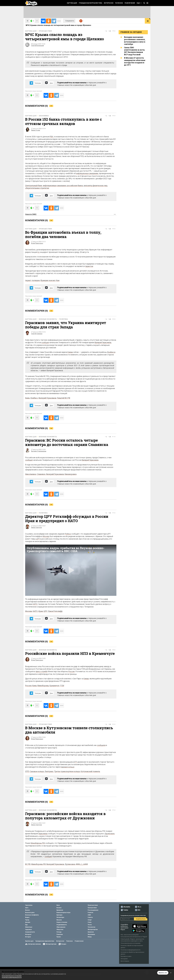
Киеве (86, 679)
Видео (27, 917)
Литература (60, 917)
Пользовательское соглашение (130, 943)
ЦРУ (38, 539)
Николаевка (30, 474)
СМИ (89, 915)
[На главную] (31, 3)
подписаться (141, 919)
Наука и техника (61, 922)
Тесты (90, 924)
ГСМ (62, 685)
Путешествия (92, 907)
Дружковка (70, 864)
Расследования (93, 910)
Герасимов (42, 834)
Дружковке (109, 834)
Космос (59, 907)
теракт (28, 280)
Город (27, 920)
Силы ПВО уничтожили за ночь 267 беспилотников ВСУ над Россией (134, 51)
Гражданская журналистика (90, 3)
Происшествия (45, 31)
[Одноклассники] (48, 21)
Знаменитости (30, 932)
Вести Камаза (125, 961)
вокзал (52, 280)
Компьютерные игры (63, 912)
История (28, 937)
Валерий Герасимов (103, 342)
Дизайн (27, 922)
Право (58, 937)
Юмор (90, 937)
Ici (38, 252)
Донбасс (34, 398)
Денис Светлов (36, 527)
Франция (44, 280)
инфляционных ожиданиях (87, 173)
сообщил (45, 342)
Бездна (63, 944)
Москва (28, 611)
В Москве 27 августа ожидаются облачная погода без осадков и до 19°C (134, 61)
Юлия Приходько (37, 243)
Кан (57, 280)
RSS (139, 910)
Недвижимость (61, 924)
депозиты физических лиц (95, 185)
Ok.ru (139, 907)
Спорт (90, 920)
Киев (27, 398)
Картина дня (72, 3)
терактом (89, 266)
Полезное (119, 3)
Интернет (28, 934)
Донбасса (111, 352)
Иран (40, 611)
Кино (58, 905)
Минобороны (43, 685)
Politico (68, 534)
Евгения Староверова (38, 451)
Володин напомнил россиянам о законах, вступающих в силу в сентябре (134, 40)
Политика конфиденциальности (130, 950)
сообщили (101, 745)
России (71, 671)
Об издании (124, 958)
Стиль (90, 922)
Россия (28, 685)
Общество (59, 929)
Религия (90, 912)
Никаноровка (71, 474)
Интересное (108, 3)
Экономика (44, 116)
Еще (138, 3)
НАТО (35, 604)
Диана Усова (35, 130)
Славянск (41, 474)
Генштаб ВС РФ (63, 398)
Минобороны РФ (38, 843)
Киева (70, 352)
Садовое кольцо (67, 767)
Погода (58, 932)
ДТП (75, 762)
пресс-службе (41, 671)
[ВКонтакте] (43, 21)
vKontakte (126, 907)
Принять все (163, 972)
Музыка (59, 920)
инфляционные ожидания (54, 185)
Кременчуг (55, 685)
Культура (59, 915)
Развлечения (130, 3)
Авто (26, 907)
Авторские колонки (34, 944)
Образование (60, 927)
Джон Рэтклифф (55, 611)
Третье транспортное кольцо (67, 771)
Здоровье (28, 929)
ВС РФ (28, 864)
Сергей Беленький (37, 45)
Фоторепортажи (51, 944)
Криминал (59, 910)
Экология (91, 932)
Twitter (125, 910)
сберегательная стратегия (37, 188)
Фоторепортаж (93, 929)
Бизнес (27, 910)
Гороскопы (28, 905)
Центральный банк (33, 185)
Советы (90, 917)
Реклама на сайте (126, 956)
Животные (28, 927)
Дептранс (49, 771)
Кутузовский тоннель (90, 771)
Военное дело (29, 912)
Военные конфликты (48, 319)
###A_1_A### (82, 864)
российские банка (75, 185)
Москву (46, 536)
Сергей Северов (36, 333)
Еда (26, 924)
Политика (63, 319)
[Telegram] (53, 21)
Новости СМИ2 (30, 214)
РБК (51, 137)
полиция (36, 280)
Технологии (91, 927)
